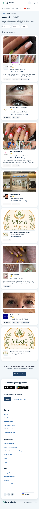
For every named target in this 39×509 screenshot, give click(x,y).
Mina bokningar (9, 418)
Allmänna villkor (9, 484)
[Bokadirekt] (2, 3)
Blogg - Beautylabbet (11, 447)
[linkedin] (8, 494)
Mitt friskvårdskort (10, 429)
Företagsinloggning (19, 399)
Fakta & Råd (8, 454)
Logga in (6, 414)
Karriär (6, 458)
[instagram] (5, 494)
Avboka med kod (9, 432)
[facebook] (12, 494)
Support (6, 462)
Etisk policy (7, 473)
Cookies (6, 480)
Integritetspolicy (9, 476)
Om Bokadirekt (9, 443)
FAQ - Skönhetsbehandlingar (13, 451)
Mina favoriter (8, 421)
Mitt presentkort (9, 425)
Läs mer (7, 399)
